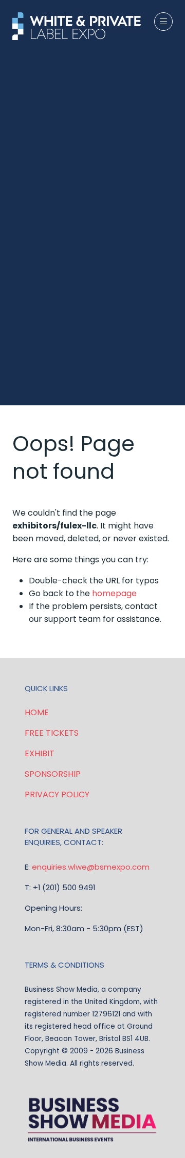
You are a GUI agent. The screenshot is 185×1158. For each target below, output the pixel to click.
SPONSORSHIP (53, 774)
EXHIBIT (39, 753)
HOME (37, 712)
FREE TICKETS (52, 733)
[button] (163, 21)
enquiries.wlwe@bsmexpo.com (91, 866)
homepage (114, 593)
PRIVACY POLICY (57, 794)
